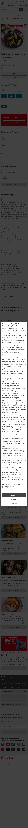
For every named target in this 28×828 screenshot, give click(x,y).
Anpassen (14, 499)
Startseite (3, 16)
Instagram (18, 744)
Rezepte (13, 16)
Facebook (2, 744)
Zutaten (14, 73)
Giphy (18, 749)
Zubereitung (14, 77)
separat (16, 344)
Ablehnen (14, 503)
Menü (26, 1)
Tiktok (13, 749)
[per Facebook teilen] (5, 60)
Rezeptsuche (4, 18)
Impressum (3, 762)
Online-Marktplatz (12, 5)
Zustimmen (14, 495)
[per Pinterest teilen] (7, 60)
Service (4, 696)
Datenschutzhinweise (11, 762)
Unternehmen (6, 700)
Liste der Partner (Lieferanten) (10, 488)
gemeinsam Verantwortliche (9, 345)
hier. (17, 435)
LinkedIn (23, 744)
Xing (13, 744)
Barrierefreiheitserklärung (7, 763)
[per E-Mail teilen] (2, 60)
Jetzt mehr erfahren (14, 668)
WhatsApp (23, 749)
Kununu (8, 749)
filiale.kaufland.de (7, 691)
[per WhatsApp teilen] (10, 60)
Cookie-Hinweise (21, 762)
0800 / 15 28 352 (7, 679)
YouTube (8, 744)
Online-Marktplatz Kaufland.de (11, 704)
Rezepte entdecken (14, 517)
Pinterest (2, 749)
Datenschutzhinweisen (17, 433)
